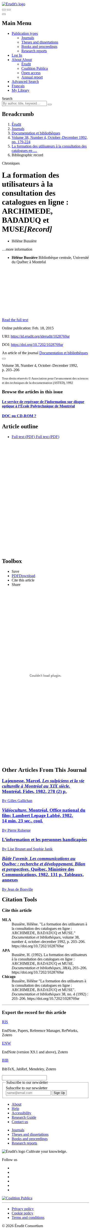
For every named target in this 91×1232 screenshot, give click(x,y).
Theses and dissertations (39, 42)
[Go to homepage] (13, 4)
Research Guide (24, 1117)
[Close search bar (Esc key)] (9, 9)
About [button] (17, 60)
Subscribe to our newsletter (26, 1088)
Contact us (20, 1122)
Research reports (34, 51)
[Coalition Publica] (17, 1198)
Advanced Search (25, 81)
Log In (17, 55)
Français (18, 86)
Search (7, 99)
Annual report (32, 77)
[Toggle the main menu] (4, 14)
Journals (27, 38)
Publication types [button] (25, 33)
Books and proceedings (39, 46)
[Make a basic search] (4, 9)
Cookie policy (22, 1213)
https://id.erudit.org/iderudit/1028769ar (40, 336)
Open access (31, 73)
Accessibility (21, 1113)
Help (15, 1109)
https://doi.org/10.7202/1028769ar (37, 345)
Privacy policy (23, 1209)
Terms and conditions (28, 1217)
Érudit (26, 64)
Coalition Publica (34, 68)
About (27, 60)
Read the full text (15, 320)
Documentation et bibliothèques (36, 133)
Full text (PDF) (23, 437)
